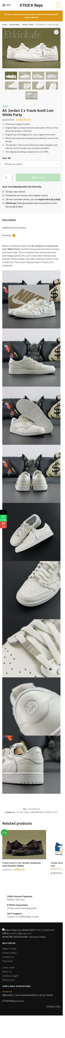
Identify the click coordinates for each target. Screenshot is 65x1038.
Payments (7, 961)
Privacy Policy (9, 952)
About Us (7, 971)
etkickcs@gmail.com (21, 933)
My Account (8, 979)
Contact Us (8, 957)
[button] (56, 32)
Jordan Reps (14, 24)
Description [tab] (9, 219)
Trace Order (8, 967)
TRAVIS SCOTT (51, 812)
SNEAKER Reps (37, 812)
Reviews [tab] (8, 235)
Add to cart (38, 177)
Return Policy (9, 948)
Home (4, 24)
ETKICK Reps (31, 5)
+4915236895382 (45, 930)
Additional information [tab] (14, 227)
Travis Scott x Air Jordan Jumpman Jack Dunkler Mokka (21, 864)
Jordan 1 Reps (28, 24)
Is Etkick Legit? (10, 975)
